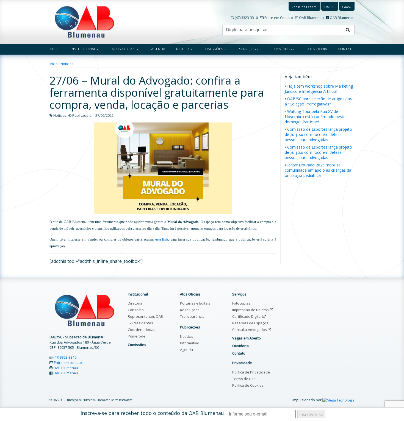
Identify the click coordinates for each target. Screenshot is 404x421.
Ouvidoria (240, 345)
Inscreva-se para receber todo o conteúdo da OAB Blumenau (152, 413)
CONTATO (346, 48)
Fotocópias (241, 303)
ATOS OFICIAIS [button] (123, 48)
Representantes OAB (145, 316)
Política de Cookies (248, 385)
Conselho (136, 309)
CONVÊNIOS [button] (282, 48)
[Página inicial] (84, 21)
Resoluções (190, 309)
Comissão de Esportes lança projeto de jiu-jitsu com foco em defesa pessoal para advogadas (318, 134)
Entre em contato (68, 362)
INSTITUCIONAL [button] (83, 48)
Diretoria (135, 303)
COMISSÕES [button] (213, 48)
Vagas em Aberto (246, 338)
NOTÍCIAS (184, 48)
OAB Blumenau (311, 17)
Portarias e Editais (195, 303)
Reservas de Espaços (250, 322)
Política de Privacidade (251, 372)
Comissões (137, 344)
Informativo (189, 343)
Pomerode (136, 336)
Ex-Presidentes (140, 322)
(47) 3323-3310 (246, 17)
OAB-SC (329, 7)
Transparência (192, 316)
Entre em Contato (278, 17)
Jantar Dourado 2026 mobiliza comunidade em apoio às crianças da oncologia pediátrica (318, 170)
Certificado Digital (247, 316)
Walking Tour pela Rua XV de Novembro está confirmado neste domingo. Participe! (315, 116)
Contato (238, 353)
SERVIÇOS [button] (247, 48)
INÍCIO (54, 48)
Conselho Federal (304, 7)
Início (53, 64)
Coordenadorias (141, 329)
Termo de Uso (244, 378)
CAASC (347, 7)
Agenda (186, 349)
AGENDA (158, 48)
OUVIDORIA (317, 48)
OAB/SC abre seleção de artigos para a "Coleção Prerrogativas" (319, 101)
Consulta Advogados (250, 329)
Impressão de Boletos (251, 309)
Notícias (66, 64)
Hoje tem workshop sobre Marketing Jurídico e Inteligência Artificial (319, 88)
